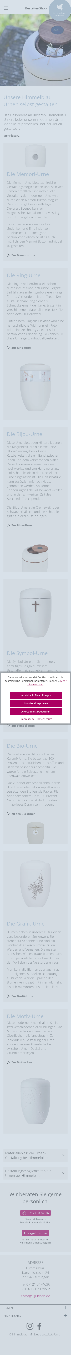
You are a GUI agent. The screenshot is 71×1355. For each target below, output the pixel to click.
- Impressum (26, 719)
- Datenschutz (44, 719)
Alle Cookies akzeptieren (35, 711)
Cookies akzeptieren (36, 703)
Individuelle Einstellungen (36, 695)
